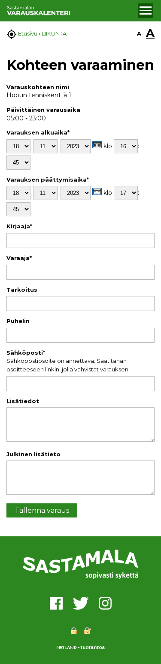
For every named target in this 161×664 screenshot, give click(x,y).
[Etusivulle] (71, 10)
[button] (145, 10)
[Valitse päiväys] (97, 144)
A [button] (139, 33)
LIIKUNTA (54, 33)
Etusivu (27, 33)
